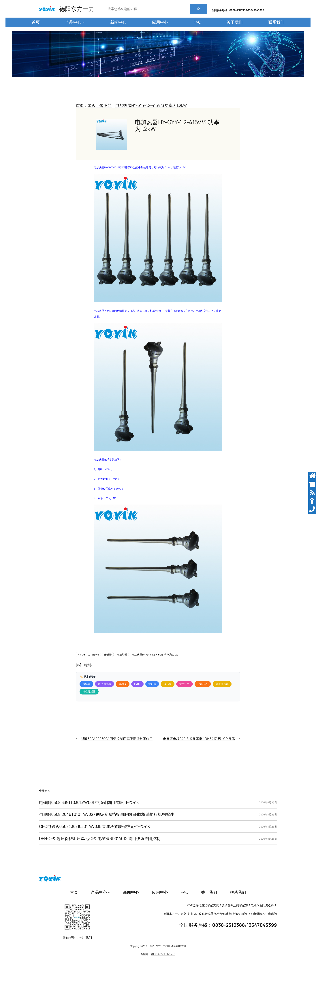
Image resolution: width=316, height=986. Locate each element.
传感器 (108, 654)
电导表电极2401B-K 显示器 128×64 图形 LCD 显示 (199, 738)
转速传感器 (222, 684)
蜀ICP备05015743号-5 (163, 954)
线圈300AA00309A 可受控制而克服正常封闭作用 (117, 738)
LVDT (137, 684)
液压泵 (168, 684)
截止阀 (152, 684)
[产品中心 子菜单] (83, 22)
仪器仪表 (203, 684)
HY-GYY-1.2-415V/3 (88, 654)
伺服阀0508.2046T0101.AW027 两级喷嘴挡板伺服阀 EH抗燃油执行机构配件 (106, 814)
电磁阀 (123, 684)
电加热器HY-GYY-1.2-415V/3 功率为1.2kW (155, 654)
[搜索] (198, 9)
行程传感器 (89, 691)
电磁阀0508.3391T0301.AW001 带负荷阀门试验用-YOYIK (89, 802)
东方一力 (184, 684)
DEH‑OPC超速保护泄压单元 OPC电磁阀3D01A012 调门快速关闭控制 (99, 838)
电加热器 (122, 654)
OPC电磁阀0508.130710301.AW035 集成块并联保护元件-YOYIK (94, 826)
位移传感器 (104, 684)
